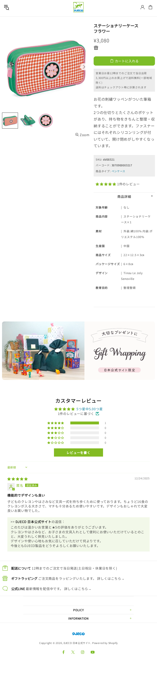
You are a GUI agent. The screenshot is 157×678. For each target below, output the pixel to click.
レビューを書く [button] (78, 452)
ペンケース (118, 171)
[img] (17, 478)
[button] (106, 183)
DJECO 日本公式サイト (78, 7)
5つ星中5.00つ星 (89, 409)
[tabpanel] (78, 350)
